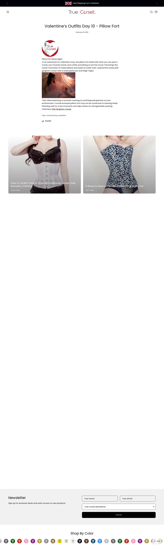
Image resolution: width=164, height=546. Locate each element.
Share (48, 121)
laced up (54, 115)
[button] (151, 12)
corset (48, 115)
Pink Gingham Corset (61, 109)
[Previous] (7, 3)
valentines (62, 115)
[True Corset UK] (82, 11)
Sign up (119, 515)
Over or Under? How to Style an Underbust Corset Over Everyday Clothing (43, 184)
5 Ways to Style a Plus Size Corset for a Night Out (114, 186)
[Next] (157, 3)
